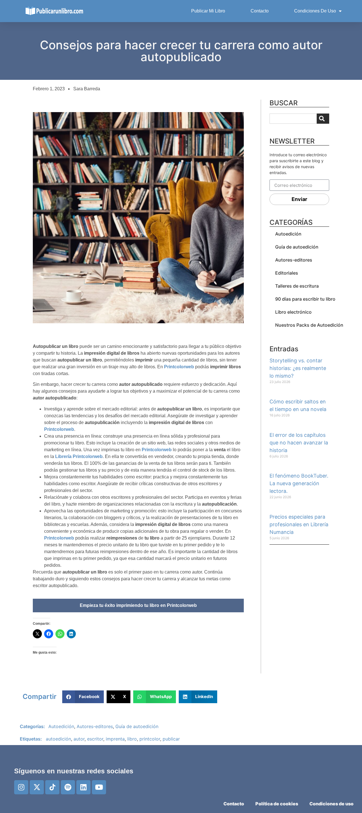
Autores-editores (293, 260)
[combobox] (293, 119)
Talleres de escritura (297, 286)
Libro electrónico (293, 312)
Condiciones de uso (315, 10)
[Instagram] (21, 787)
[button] (83, 696)
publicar (171, 739)
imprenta (115, 739)
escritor (95, 739)
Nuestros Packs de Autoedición (309, 325)
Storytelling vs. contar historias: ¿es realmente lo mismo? (298, 368)
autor (79, 739)
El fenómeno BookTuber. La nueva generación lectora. (299, 483)
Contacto (260, 10)
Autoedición (288, 234)
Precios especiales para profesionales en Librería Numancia (299, 524)
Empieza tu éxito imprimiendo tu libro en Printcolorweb (138, 605)
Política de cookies (276, 803)
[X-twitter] (37, 787)
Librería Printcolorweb (78, 456)
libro (132, 739)
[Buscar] (323, 119)
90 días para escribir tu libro (305, 299)
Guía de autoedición (296, 247)
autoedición (58, 739)
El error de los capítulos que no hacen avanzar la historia (299, 442)
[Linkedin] (83, 787)
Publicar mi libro (208, 10)
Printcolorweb (179, 366)
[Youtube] (99, 787)
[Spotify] (68, 787)
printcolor (149, 739)
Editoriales (286, 273)
